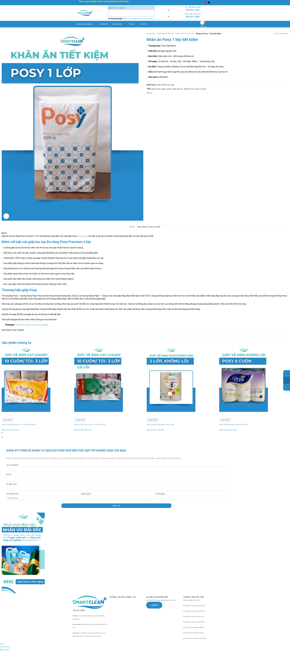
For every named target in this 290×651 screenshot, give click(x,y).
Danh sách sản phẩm (85, 24)
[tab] (132, 227)
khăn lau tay (178, 89)
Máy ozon (127, 19)
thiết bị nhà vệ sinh (191, 89)
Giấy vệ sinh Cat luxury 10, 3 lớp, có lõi (89, 424)
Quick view (4, 415)
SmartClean (82, 236)
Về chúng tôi (117, 24)
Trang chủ (151, 33)
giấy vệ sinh (167, 89)
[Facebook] (202, 2)
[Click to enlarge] (6, 216)
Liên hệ (143, 24)
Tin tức (131, 24)
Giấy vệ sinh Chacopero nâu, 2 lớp (160, 424)
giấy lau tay (156, 89)
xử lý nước (148, 19)
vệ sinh (203, 89)
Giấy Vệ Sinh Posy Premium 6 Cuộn (233, 424)
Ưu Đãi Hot (104, 24)
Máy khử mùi (137, 19)
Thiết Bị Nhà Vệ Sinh (165, 33)
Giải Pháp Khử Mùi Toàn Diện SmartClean (31, 325)
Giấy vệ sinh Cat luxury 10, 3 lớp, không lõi (19, 424)
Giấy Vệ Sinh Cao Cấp (185, 33)
